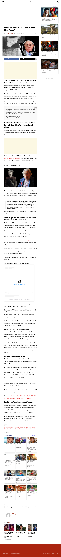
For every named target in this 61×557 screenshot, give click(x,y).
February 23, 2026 (8, 539)
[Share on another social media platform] (36, 59)
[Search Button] (57, 2)
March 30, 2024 (17, 33)
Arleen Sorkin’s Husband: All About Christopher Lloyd (31, 428)
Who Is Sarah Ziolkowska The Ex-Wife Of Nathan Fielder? (8, 429)
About (44, 553)
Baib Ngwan (10, 33)
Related (9, 119)
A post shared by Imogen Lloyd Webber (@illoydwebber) (19, 299)
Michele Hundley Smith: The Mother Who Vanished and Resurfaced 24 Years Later (8, 535)
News (29, 530)
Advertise (48, 553)
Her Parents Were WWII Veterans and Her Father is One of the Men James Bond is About (20, 110)
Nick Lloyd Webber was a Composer (14, 116)
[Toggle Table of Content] (35, 108)
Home (5, 24)
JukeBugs (6, 553)
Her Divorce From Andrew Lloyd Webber (13, 117)
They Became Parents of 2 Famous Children (15, 113)
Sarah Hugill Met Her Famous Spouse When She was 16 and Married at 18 (20, 112)
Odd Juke (6, 530)
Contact (57, 553)
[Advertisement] (20, 16)
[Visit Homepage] (30, 2)
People (8, 24)
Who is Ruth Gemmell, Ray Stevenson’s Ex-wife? (20, 428)
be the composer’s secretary (22, 240)
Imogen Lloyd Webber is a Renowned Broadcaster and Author (18, 114)
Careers (53, 553)
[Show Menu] (3, 2)
